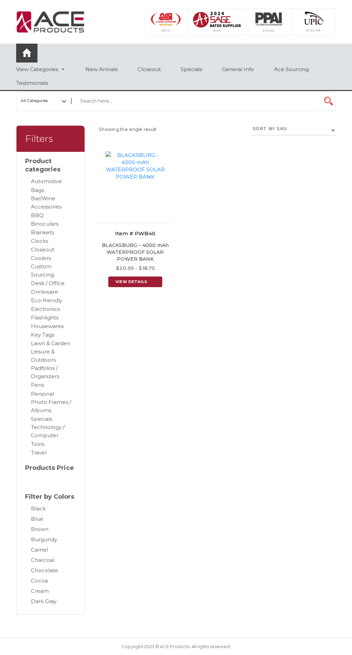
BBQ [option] (37, 215)
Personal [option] (42, 394)
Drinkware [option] (44, 292)
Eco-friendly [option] (46, 300)
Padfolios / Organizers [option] (45, 372)
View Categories (37, 69)
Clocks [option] (39, 241)
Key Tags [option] (42, 334)
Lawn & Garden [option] (50, 343)
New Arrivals (101, 69)
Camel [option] (39, 549)
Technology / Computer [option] (48, 431)
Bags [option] (37, 190)
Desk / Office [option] (48, 283)
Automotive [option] (46, 181)
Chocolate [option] (44, 570)
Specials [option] (41, 419)
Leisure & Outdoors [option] (43, 355)
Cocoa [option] (39, 580)
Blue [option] (37, 519)
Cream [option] (40, 591)
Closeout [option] (42, 249)
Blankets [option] (42, 232)
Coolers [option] (41, 258)
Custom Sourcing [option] (42, 270)
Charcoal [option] (42, 560)
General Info (238, 69)
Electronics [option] (45, 309)
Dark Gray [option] (43, 601)
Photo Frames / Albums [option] (51, 406)
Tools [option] (37, 444)
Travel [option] (38, 452)
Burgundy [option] (44, 539)
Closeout (149, 69)
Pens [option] (37, 385)
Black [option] (38, 508)
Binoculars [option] (44, 224)
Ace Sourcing (291, 69)
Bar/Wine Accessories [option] (46, 202)
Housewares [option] (47, 326)
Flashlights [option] (44, 317)
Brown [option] (39, 529)
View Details (131, 281)
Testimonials (32, 83)
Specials (191, 69)
